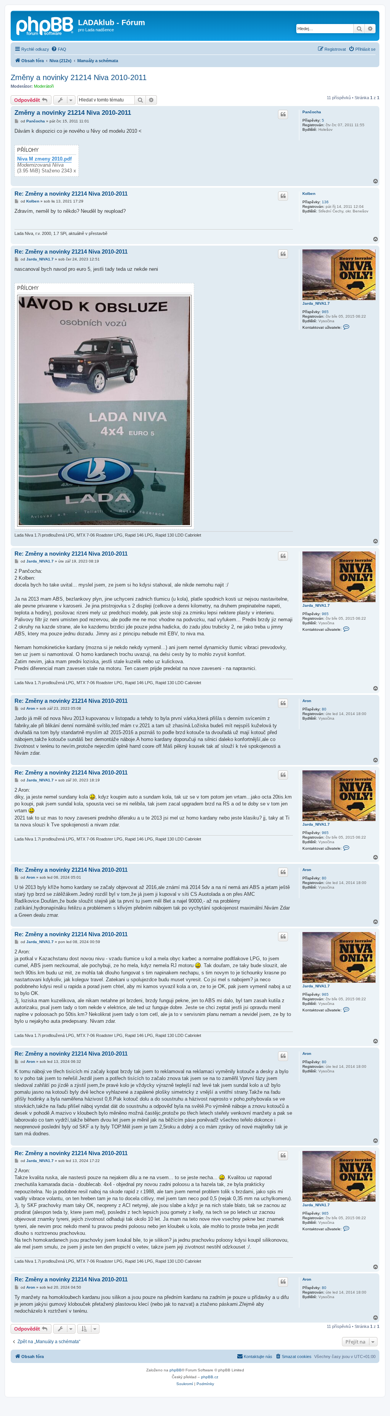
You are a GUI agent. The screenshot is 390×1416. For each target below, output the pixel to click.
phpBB (175, 1370)
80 (324, 709)
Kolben (308, 193)
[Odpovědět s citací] (283, 114)
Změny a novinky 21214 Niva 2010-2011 (79, 77)
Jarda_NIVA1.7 (316, 303)
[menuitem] (58, 49)
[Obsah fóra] (45, 25)
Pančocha (311, 112)
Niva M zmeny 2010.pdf (44, 159)
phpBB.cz (209, 1377)
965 (325, 312)
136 (325, 202)
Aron (306, 701)
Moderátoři (44, 86)
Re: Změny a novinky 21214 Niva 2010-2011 (71, 193)
